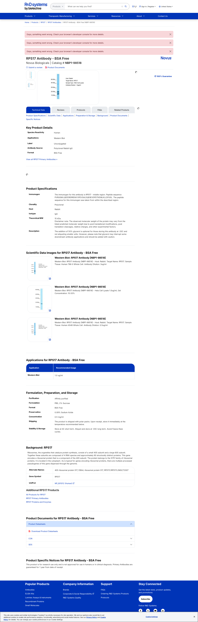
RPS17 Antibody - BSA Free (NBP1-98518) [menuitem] (79, 22)
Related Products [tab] (121, 110)
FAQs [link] (103, 590)
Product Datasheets (37, 524)
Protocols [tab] (81, 110)
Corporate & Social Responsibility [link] (77, 594)
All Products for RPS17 (35, 494)
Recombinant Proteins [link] (34, 601)
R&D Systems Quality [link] (72, 597)
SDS (30, 544)
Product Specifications (36, 115)
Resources (115, 16)
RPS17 (43, 22)
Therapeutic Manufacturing (60, 16)
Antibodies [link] (29, 590)
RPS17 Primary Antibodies (37, 498)
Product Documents (56, 67)
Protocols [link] (105, 597)
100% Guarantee (164, 76)
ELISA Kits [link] (29, 593)
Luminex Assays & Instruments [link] (38, 597)
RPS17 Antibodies (54, 22)
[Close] (170, 34)
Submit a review (35, 67)
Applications (68, 115)
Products (28, 16)
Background (102, 115)
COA (30, 538)
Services (91, 16)
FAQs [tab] (100, 110)
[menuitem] (27, 22)
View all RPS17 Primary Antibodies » (41, 159)
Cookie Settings (152, 617)
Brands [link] (66, 590)
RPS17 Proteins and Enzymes (38, 502)
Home (27, 22)
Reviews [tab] (60, 110)
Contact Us (163, 16)
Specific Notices (33, 119)
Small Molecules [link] (32, 605)
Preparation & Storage (85, 115)
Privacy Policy (91, 617)
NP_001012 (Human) (63, 483)
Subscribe (145, 599)
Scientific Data (54, 115)
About (139, 16)
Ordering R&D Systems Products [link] (115, 593)
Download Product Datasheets (45, 531)
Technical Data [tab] (38, 110)
